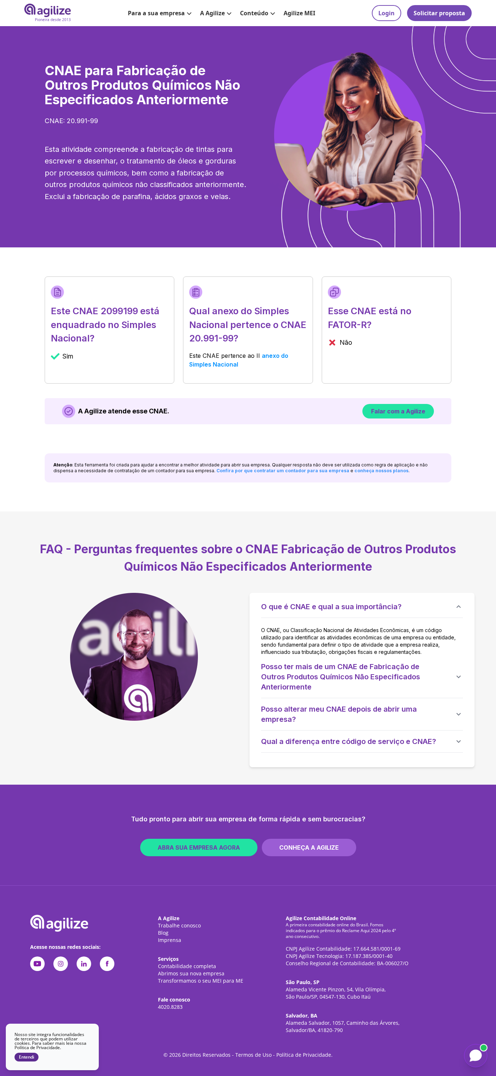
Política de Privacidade (303, 1054)
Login (386, 13)
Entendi (26, 1057)
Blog (163, 932)
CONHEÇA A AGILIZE (309, 847)
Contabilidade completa (187, 966)
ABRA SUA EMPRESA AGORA (199, 847)
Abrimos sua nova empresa (191, 973)
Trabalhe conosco (179, 925)
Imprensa (169, 940)
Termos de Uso (253, 1054)
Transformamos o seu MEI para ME (200, 980)
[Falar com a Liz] (475, 1055)
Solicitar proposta (439, 13)
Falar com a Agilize (398, 411)
